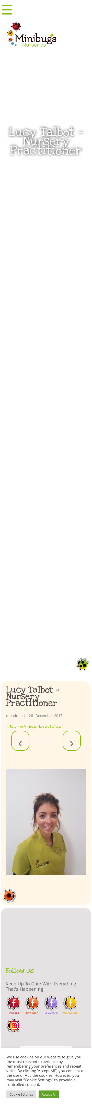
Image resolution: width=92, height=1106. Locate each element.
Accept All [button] (49, 1094)
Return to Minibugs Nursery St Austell (34, 726)
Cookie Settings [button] (21, 1094)
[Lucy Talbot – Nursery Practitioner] (46, 822)
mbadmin (14, 715)
